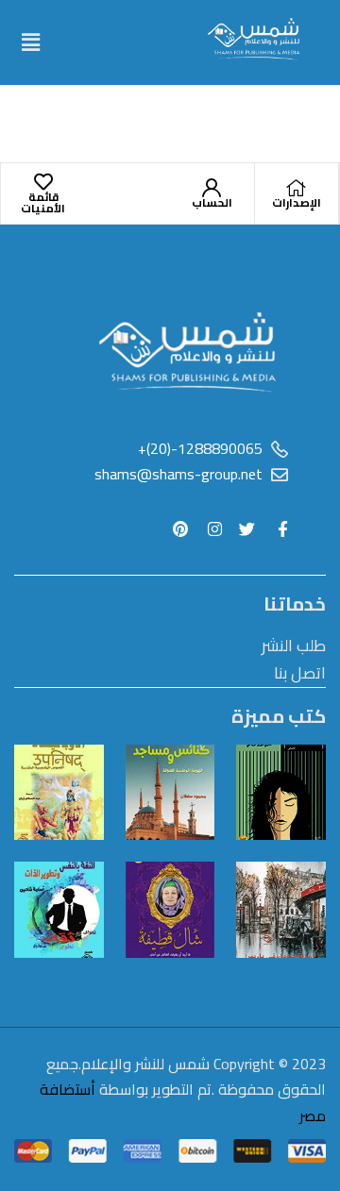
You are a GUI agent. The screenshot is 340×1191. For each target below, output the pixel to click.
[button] (30, 42)
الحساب (212, 202)
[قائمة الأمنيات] (43, 182)
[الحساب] (211, 187)
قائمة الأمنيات (43, 202)
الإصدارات (296, 202)
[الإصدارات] (296, 187)
